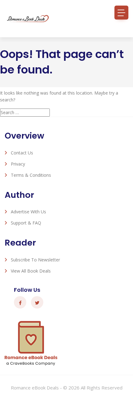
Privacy (18, 164)
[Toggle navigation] (121, 13)
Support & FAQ (26, 223)
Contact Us (22, 153)
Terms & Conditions (31, 175)
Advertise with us (28, 212)
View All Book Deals (31, 271)
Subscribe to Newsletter (35, 260)
